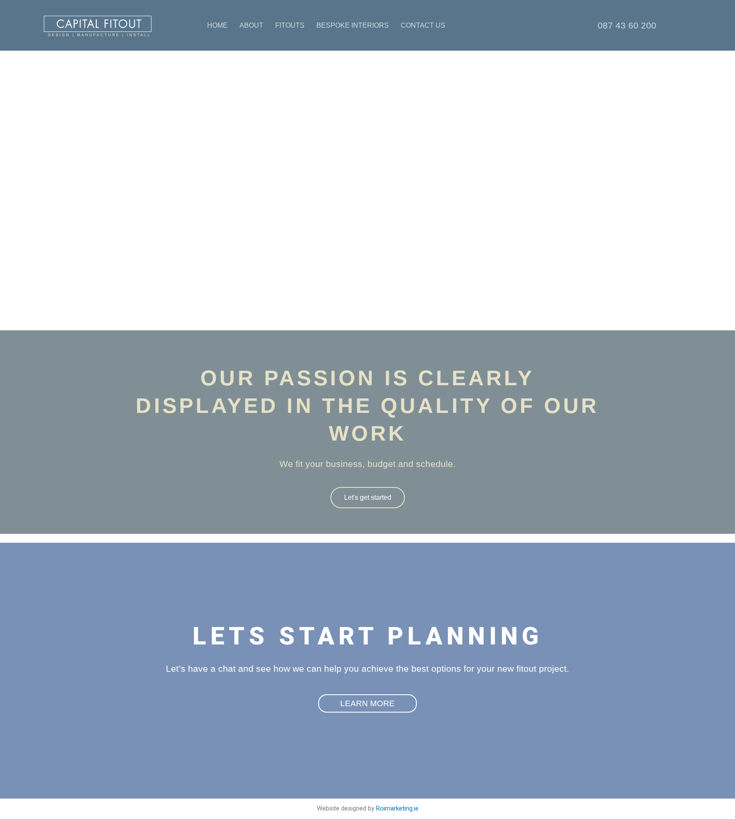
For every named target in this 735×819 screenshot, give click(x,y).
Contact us (423, 25)
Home (217, 25)
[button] (367, 312)
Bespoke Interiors (352, 25)
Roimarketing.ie (397, 808)
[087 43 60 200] (583, 25)
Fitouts (290, 25)
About (251, 25)
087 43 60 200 (627, 25)
